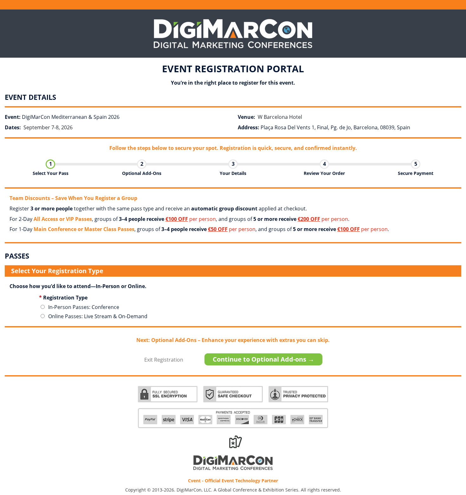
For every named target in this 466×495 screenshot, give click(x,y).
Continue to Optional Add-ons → (263, 359)
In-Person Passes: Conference (83, 307)
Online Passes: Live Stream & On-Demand (97, 316)
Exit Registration (163, 359)
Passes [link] (448, 449)
